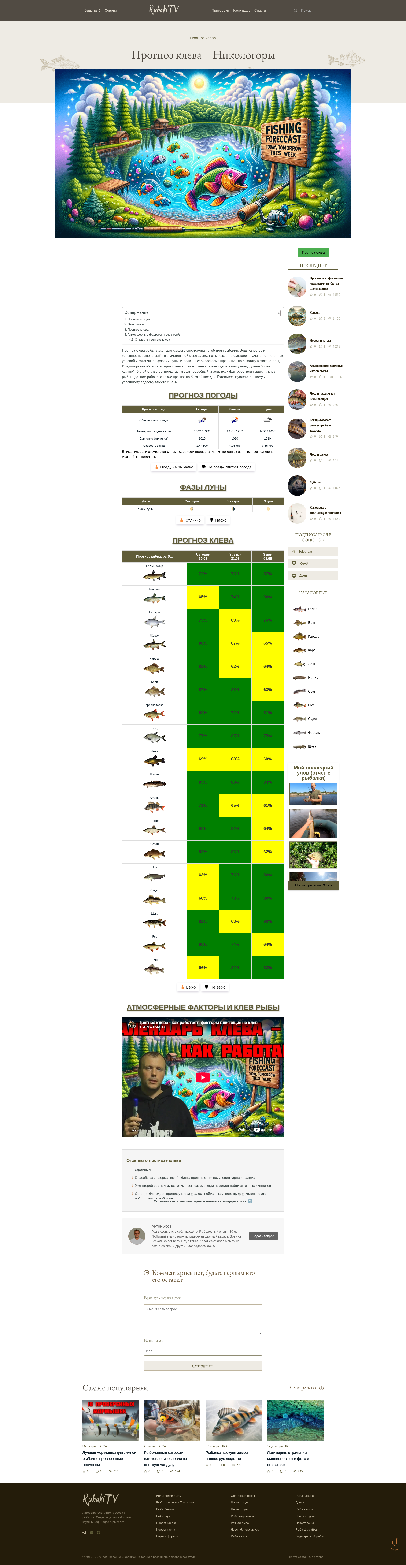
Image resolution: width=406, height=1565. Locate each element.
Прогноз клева (203, 38)
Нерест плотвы (320, 340)
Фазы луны (136, 324)
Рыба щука (163, 1516)
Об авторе (316, 1556)
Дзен (303, 575)
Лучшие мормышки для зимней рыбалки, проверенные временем (109, 1458)
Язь (154, 936)
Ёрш (155, 959)
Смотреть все (303, 1387)
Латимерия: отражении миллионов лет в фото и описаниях (288, 1458)
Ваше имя (154, 1340)
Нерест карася (166, 1522)
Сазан (154, 844)
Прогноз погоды (139, 319)
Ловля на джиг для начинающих (323, 396)
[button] (275, 313)
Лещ (154, 728)
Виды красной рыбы (310, 1536)
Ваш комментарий (163, 1297)
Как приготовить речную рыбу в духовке (321, 425)
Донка (300, 1502)
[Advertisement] (203, 280)
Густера (154, 612)
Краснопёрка (154, 705)
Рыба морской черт (244, 1516)
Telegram (305, 551)
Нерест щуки (240, 1509)
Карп (154, 681)
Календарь (241, 10)
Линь (154, 751)
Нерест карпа (165, 1529)
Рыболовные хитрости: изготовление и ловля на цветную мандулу (165, 1458)
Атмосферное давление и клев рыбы (326, 368)
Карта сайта (297, 1556)
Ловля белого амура (245, 1529)
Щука (154, 913)
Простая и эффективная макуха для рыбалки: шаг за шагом (326, 283)
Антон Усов (161, 1226)
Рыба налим (304, 1509)
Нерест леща (305, 1522)
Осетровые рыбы (243, 1495)
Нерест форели (167, 1536)
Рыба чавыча (305, 1495)
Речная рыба (240, 1522)
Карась (154, 658)
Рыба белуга (165, 1509)
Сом (155, 867)
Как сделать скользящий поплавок (325, 510)
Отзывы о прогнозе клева (152, 339)
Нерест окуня (240, 1502)
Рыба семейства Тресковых (175, 1502)
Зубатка (315, 482)
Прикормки (220, 10)
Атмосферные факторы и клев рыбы (154, 334)
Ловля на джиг (305, 1516)
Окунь (154, 797)
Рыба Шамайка (306, 1529)
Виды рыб (92, 10)
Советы (111, 10)
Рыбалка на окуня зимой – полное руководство (228, 1455)
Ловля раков (319, 454)
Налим (154, 774)
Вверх (394, 1549)
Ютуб (303, 563)
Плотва (154, 820)
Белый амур (154, 566)
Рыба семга (239, 1536)
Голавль (154, 589)
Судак (154, 890)
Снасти (260, 10)
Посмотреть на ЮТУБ (313, 885)
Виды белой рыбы (168, 1495)
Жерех (154, 635)
